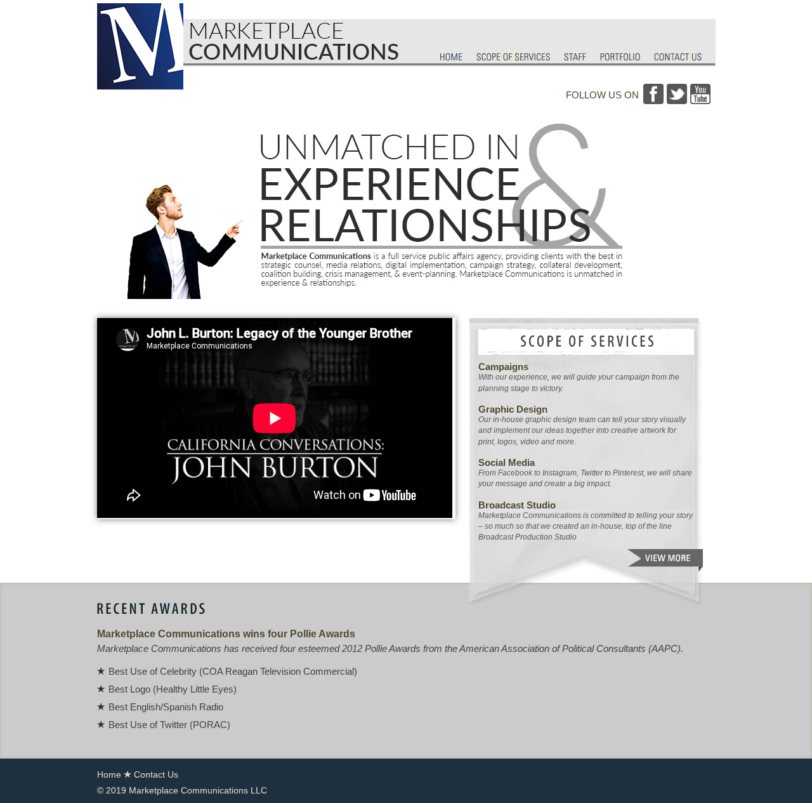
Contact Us (156, 774)
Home (109, 774)
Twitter (677, 94)
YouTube (700, 94)
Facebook (653, 94)
